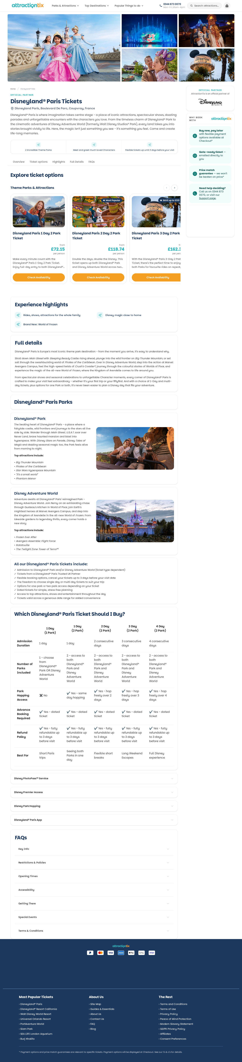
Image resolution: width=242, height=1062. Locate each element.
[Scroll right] (174, 188)
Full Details (77, 162)
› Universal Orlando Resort (35, 1019)
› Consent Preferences (172, 1039)
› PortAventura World (31, 1024)
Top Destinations (95, 5)
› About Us (95, 1014)
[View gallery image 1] (149, 30)
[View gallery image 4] (206, 65)
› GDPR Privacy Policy (172, 1029)
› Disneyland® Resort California (38, 1009)
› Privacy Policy (168, 1014)
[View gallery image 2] (206, 30)
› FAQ (92, 1024)
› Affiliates (165, 1034)
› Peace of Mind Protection (175, 1019)
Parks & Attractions (64, 5)
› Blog (92, 1029)
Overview (19, 162)
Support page (207, 198)
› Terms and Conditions (173, 1004)
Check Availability (38, 277)
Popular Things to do (127, 5)
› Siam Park (26, 1029)
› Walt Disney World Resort (35, 1014)
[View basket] (227, 5)
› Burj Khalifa (26, 1039)
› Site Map (95, 1004)
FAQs (92, 162)
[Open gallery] (64, 47)
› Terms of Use (167, 1009)
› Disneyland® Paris (30, 1004)
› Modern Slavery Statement (176, 1024)
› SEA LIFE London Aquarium (35, 1034)
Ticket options (38, 162)
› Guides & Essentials (101, 1009)
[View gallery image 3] (149, 65)
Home (13, 89)
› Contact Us (96, 1019)
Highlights (58, 162)
